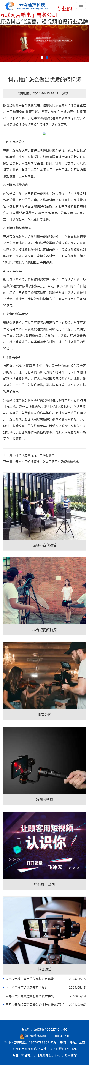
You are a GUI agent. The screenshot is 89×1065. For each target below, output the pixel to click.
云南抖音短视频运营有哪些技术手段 (29, 996)
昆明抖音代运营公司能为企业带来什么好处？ (35, 1004)
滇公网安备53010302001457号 (47, 1036)
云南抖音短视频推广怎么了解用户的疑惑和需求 (47, 461)
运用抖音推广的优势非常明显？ (26, 987)
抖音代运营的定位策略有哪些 (35, 455)
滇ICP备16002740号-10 (50, 1029)
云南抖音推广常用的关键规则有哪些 (29, 979)
